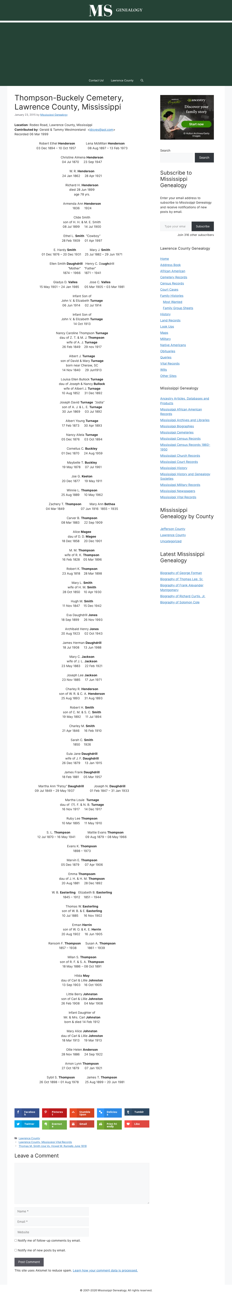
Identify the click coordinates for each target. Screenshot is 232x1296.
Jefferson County (172, 529)
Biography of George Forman (181, 573)
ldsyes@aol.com (101, 129)
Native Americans (173, 345)
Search (165, 150)
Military (165, 339)
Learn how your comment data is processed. (105, 1270)
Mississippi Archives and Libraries (185, 420)
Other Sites (168, 376)
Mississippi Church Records (180, 455)
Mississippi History (173, 468)
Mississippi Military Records (180, 485)
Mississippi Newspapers (177, 491)
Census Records (172, 283)
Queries (165, 357)
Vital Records (170, 363)
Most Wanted (172, 302)
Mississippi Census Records (180, 438)
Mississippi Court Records (179, 462)
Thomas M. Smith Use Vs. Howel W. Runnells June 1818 (53, 1146)
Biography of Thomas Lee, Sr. (181, 579)
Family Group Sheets (178, 308)
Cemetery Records (173, 277)
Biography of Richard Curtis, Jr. (182, 596)
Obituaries (167, 351)
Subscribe (203, 226)
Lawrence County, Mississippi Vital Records (45, 1142)
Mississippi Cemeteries (177, 432)
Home (164, 259)
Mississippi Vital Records (178, 497)
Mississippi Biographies (177, 426)
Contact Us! (96, 80)
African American (172, 271)
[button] (142, 80)
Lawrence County (122, 80)
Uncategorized (171, 541)
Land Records (170, 320)
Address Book (170, 265)
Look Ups (167, 326)
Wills (163, 370)
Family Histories (171, 296)
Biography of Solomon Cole (180, 602)
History (165, 314)
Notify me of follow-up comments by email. (49, 1240)
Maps (164, 333)
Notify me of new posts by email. (42, 1250)
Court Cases (169, 289)
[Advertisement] (116, 47)
